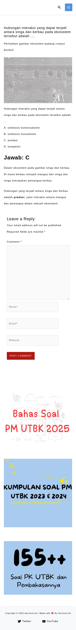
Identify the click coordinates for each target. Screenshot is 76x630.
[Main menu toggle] (68, 7)
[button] (59, 7)
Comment (14, 241)
